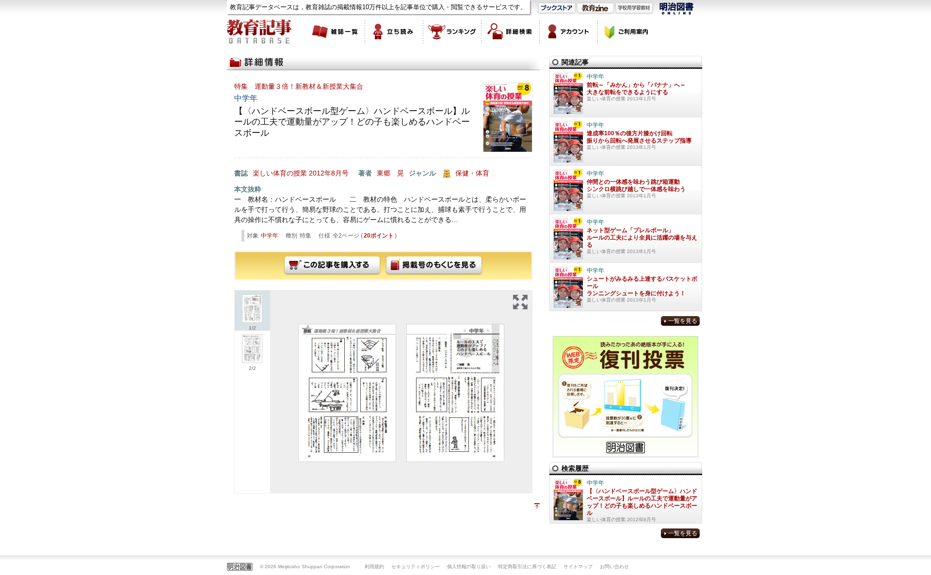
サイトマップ (578, 566)
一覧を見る (682, 321)
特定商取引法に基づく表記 (527, 566)
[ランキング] (452, 31)
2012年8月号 (329, 173)
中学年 (269, 235)
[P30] (455, 393)
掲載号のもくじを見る (433, 265)
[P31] (347, 393)
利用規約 (374, 566)
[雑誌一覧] (336, 31)
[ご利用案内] (627, 31)
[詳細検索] (511, 31)
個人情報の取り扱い (469, 566)
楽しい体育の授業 (280, 173)
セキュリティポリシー (415, 566)
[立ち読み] (394, 31)
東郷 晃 (390, 173)
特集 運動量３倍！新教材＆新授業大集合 (298, 86)
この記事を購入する (332, 265)
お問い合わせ (614, 566)
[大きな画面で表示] (520, 302)
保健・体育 (472, 173)
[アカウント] (569, 31)
